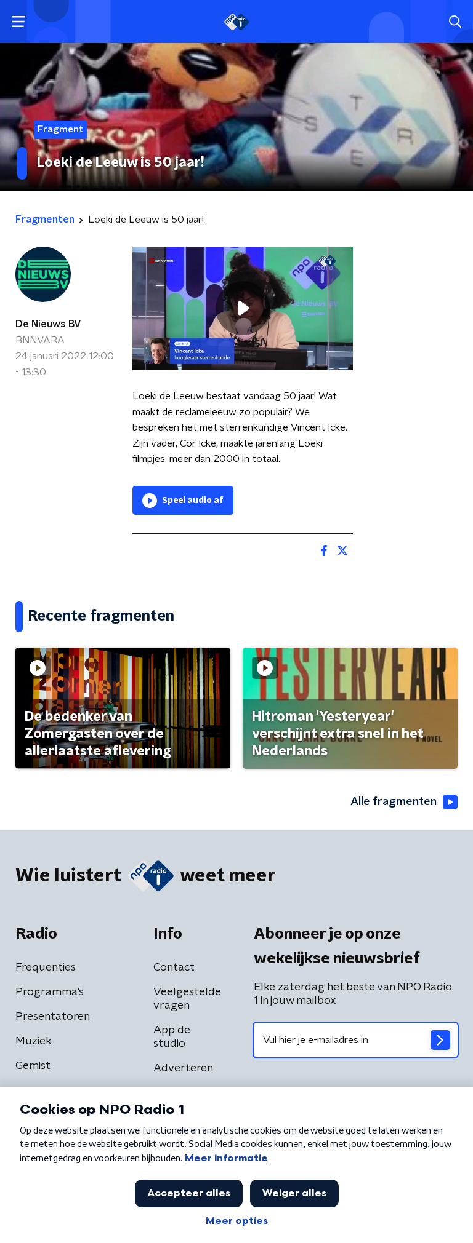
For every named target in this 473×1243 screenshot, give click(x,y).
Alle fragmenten (393, 802)
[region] (242, 308)
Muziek (33, 1041)
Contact (174, 967)
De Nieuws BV (48, 324)
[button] (18, 21)
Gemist (33, 1065)
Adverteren (183, 1068)
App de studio (171, 1037)
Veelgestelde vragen (187, 999)
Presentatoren (52, 1016)
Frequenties (45, 967)
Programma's (49, 992)
